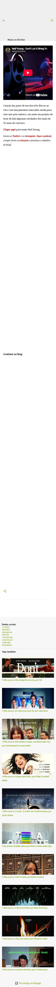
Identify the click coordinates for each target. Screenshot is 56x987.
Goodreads (7, 637)
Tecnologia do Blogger (29, 983)
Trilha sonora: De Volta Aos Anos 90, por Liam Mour (25, 711)
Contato (6, 627)
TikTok (5, 635)
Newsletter (7, 645)
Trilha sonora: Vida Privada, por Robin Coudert (23, 877)
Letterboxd (7, 640)
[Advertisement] (32, 19)
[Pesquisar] (52, 20)
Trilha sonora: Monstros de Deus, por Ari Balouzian (24, 970)
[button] (5, 591)
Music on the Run (16, 39)
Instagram (7, 632)
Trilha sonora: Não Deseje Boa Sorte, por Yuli (22, 680)
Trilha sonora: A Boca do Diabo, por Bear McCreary (24, 908)
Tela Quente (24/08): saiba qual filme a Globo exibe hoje (27, 846)
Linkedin (6, 642)
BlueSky (6, 629)
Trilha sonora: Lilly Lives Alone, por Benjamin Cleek (24, 939)
